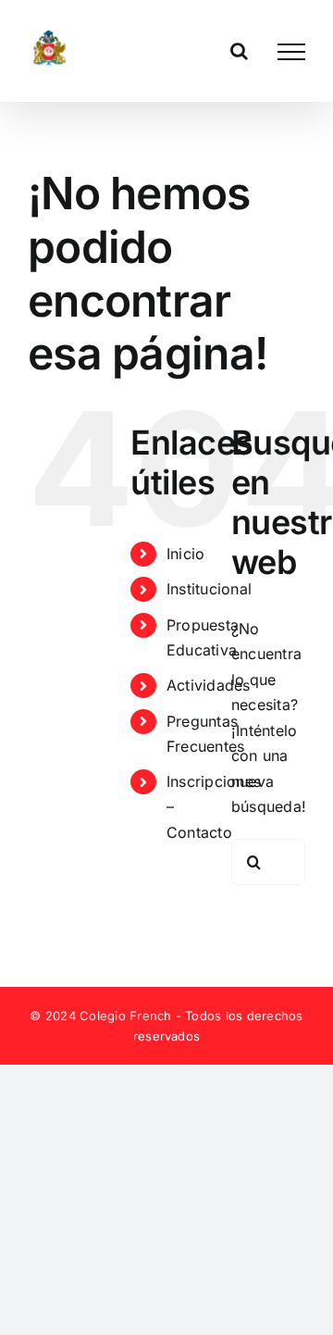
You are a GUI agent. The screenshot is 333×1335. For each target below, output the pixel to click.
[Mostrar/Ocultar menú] (291, 52)
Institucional (209, 589)
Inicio (185, 553)
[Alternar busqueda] (239, 51)
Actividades (208, 685)
